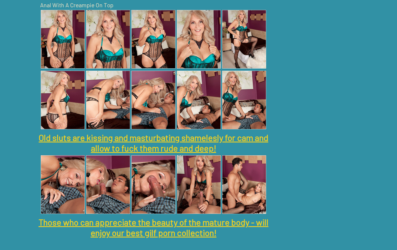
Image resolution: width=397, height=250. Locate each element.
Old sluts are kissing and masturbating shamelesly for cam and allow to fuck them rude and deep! (153, 142)
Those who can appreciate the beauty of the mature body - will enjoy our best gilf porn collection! (154, 227)
